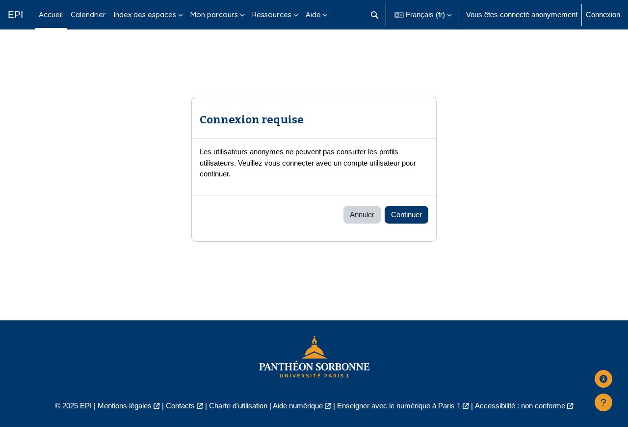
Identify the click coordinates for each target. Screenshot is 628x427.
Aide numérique (298, 405)
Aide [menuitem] (313, 14)
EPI (15, 14)
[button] (375, 14)
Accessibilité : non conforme (520, 405)
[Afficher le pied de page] (603, 402)
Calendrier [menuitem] (88, 14)
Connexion (603, 14)
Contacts (180, 405)
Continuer (406, 214)
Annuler (362, 214)
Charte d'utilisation (238, 405)
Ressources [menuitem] (271, 14)
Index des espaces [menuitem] (145, 14)
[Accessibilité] (603, 379)
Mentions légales (125, 405)
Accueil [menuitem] (51, 14)
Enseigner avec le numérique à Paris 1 (399, 405)
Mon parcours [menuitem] (214, 14)
